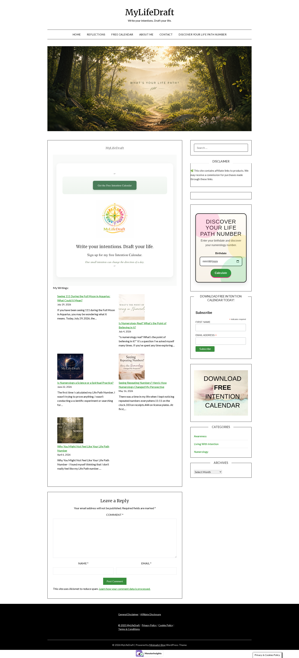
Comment (114, 514)
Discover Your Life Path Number (202, 34)
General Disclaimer (128, 614)
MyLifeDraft (149, 12)
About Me (146, 34)
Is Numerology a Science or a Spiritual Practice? (85, 382)
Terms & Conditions (129, 629)
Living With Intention (206, 444)
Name (83, 563)
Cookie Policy (165, 625)
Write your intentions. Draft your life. (114, 246)
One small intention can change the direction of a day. (114, 262)
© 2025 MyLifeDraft (129, 625)
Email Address (206, 335)
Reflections (96, 34)
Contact (166, 34)
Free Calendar (122, 34)
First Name (203, 322)
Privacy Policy (149, 625)
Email (146, 563)
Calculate (221, 272)
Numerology (201, 451)
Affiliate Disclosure (150, 614)
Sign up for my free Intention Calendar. (114, 254)
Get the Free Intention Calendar (115, 185)
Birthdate (220, 253)
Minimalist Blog (157, 644)
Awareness (200, 436)
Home (77, 34)
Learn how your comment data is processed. (124, 588)
